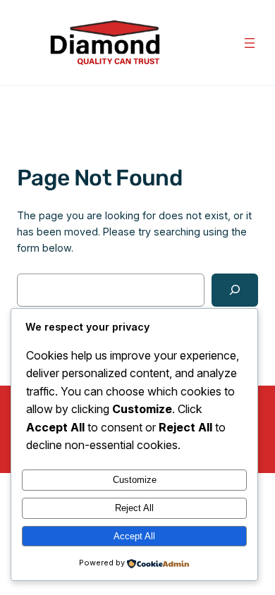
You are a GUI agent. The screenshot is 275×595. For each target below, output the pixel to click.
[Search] (235, 290)
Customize (135, 479)
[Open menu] (249, 43)
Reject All (134, 508)
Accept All (134, 536)
